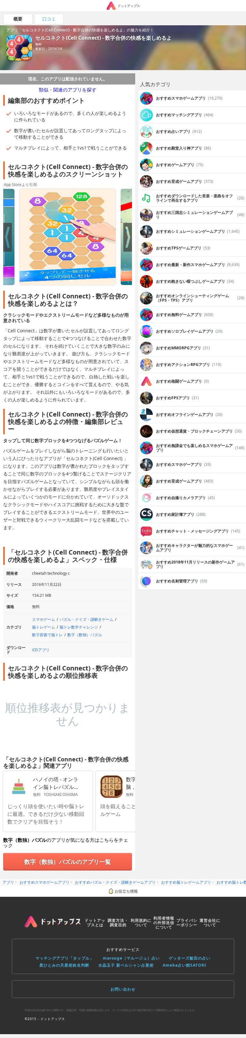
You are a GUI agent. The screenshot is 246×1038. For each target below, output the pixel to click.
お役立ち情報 (126, 891)
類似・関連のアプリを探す (67, 89)
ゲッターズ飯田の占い (189, 958)
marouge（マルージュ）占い (131, 958)
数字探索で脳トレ (47, 634)
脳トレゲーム (43, 627)
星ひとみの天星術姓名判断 (64, 965)
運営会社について (210, 923)
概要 (17, 19)
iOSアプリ (41, 650)
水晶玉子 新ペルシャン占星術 (126, 965)
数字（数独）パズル (84, 634)
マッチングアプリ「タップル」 (65, 958)
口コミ (49, 19)
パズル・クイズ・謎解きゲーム (86, 619)
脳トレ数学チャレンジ (79, 627)
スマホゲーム (43, 619)
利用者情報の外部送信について (163, 922)
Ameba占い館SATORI (184, 965)
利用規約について (141, 923)
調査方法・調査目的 (118, 923)
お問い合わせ (123, 989)
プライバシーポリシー (186, 923)
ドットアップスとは (95, 923)
